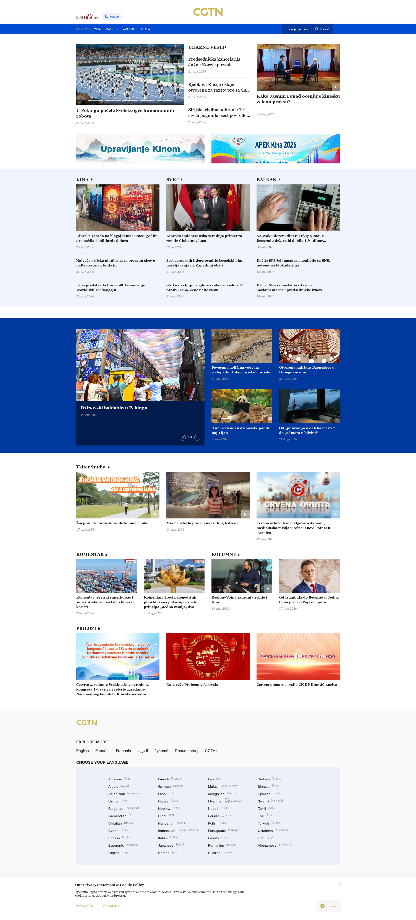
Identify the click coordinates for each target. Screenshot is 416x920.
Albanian (119, 779)
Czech (118, 830)
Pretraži (325, 29)
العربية (142, 750)
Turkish (269, 823)
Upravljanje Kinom (297, 29)
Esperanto (123, 845)
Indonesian (178, 830)
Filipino (120, 853)
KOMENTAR (90, 554)
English (82, 750)
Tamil (266, 808)
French (169, 779)
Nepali (217, 808)
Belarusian (124, 794)
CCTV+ (211, 750)
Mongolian (222, 794)
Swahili (270, 801)
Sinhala (269, 786)
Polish (217, 823)
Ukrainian (273, 830)
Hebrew (169, 808)
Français (123, 750)
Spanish (270, 794)
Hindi (166, 816)
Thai (265, 816)
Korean (169, 853)
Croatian (121, 823)
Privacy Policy (84, 905)
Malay (223, 786)
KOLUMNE (223, 554)
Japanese (171, 845)
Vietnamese (275, 845)
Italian (168, 838)
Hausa (168, 801)
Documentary (186, 750)
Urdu (265, 838)
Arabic (118, 786)
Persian (219, 816)
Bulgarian (123, 808)
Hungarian (172, 823)
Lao (215, 779)
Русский (161, 750)
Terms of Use (110, 905)
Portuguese (224, 830)
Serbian (270, 779)
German (170, 786)
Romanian (222, 845)
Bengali (117, 801)
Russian (221, 853)
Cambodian (120, 816)
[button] (95, 100)
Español (102, 750)
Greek (169, 794)
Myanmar (225, 801)
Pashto (217, 838)
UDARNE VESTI (206, 47)
